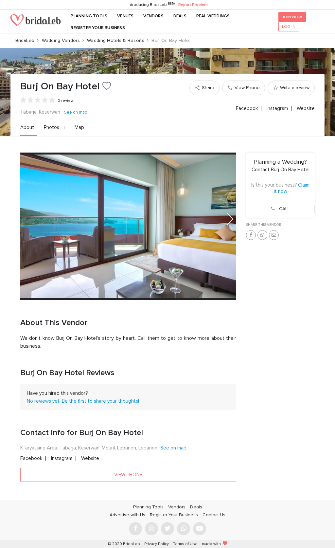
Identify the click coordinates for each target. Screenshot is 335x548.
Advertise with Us (127, 515)
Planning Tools (89, 16)
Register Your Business (98, 27)
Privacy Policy (156, 543)
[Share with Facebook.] (251, 235)
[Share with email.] (274, 235)
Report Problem (193, 4)
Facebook (247, 108)
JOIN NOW (292, 17)
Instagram (277, 108)
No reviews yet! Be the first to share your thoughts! (83, 401)
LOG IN (288, 26)
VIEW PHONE (128, 475)
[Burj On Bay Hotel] (128, 226)
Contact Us (214, 515)
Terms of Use (185, 543)
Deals (179, 16)
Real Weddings (213, 16)
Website (306, 108)
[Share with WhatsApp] (262, 235)
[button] (230, 219)
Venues (125, 16)
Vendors (153, 16)
